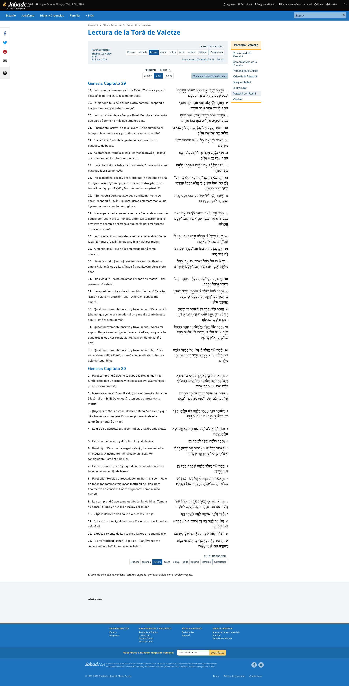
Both (158, 76)
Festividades (188, 632)
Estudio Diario (146, 638)
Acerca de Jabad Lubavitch (226, 632)
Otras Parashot (112, 25)
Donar (320, 4)
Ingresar (230, 4)
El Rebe (217, 635)
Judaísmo (28, 16)
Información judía (198, 666)
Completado (216, 52)
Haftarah (202, 52)
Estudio (10, 16)
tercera (153, 52)
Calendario (144, 635)
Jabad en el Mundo (222, 638)
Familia (75, 16)
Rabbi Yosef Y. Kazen (153, 666)
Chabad (131, 664)
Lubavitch (139, 664)
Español (148, 76)
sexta (181, 52)
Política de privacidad (234, 676)
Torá (176, 666)
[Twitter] (261, 665)
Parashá (93, 25)
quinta (173, 52)
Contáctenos (255, 676)
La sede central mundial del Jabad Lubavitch (197, 664)
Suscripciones (146, 641)
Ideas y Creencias (52, 16)
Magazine (114, 635)
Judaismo (184, 666)
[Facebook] (254, 665)
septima (191, 52)
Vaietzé (146, 25)
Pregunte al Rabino (266, 4)
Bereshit (131, 25)
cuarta (163, 52)
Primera (131, 52)
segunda (142, 52)
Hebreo (168, 76)
